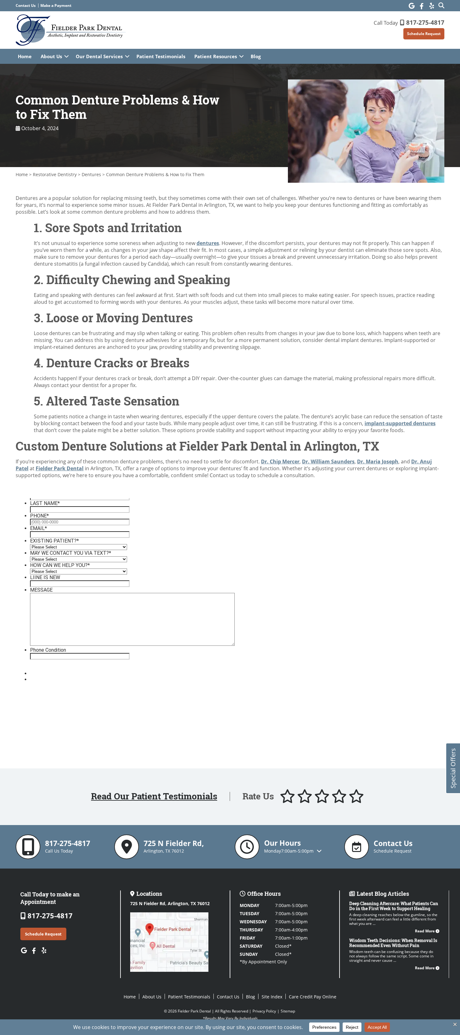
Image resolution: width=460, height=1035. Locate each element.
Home (25, 56)
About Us (51, 56)
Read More (425, 931)
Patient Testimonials (160, 56)
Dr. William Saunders (328, 461)
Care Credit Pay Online (312, 997)
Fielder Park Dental (60, 468)
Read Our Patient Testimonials (154, 796)
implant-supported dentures (400, 423)
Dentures (91, 174)
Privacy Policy (264, 1011)
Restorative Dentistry (55, 174)
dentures (208, 243)
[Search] (441, 5)
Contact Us (26, 5)
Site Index (272, 997)
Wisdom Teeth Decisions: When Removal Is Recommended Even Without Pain (393, 942)
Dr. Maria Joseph (377, 461)
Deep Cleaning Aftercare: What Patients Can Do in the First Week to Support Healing (393, 905)
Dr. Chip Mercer (280, 461)
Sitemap (288, 1011)
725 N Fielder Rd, (170, 903)
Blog (256, 56)
